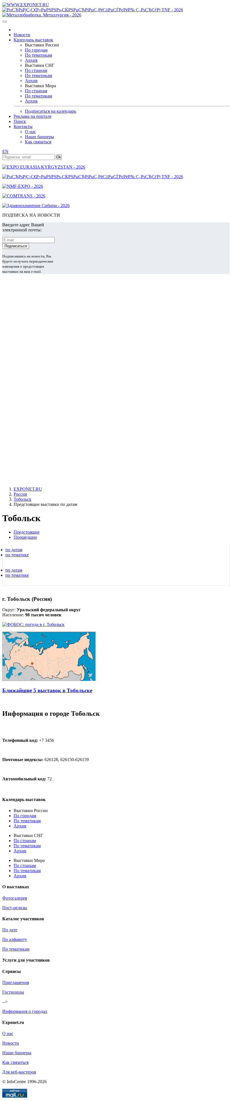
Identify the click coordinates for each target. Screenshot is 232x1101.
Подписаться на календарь (50, 111)
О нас (30, 131)
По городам (36, 50)
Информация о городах (24, 1011)
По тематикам (38, 55)
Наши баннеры (39, 136)
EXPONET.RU (28, 489)
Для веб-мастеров (19, 1072)
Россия (20, 494)
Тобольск (22, 499)
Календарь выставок (33, 39)
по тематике (17, 554)
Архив (31, 60)
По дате (9, 929)
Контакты (23, 126)
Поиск (20, 121)
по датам (13, 549)
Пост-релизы (14, 907)
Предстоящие (27, 532)
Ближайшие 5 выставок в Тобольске (47, 690)
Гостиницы (13, 992)
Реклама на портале (32, 116)
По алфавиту (14, 939)
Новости (22, 34)
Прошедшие (25, 537)
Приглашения (15, 982)
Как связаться (38, 141)
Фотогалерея (14, 898)
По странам (36, 70)
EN (5, 151)
